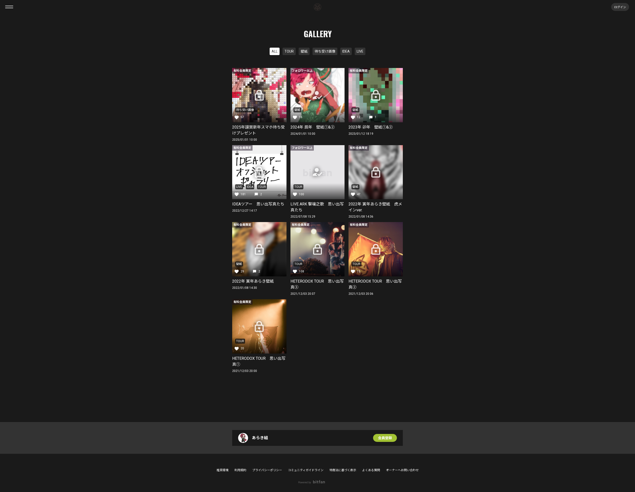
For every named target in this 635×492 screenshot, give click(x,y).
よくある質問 (371, 470)
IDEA (346, 51)
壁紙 (304, 51)
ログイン (620, 7)
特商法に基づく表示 (342, 470)
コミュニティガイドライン (305, 470)
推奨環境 (222, 470)
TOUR (289, 51)
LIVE (360, 51)
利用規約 (240, 470)
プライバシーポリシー (267, 470)
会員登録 (385, 438)
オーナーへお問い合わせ (402, 470)
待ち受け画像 (325, 51)
